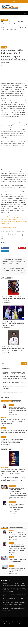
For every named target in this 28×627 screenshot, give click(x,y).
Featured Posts (6, 449)
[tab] (6, 401)
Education (11, 404)
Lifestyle (4, 47)
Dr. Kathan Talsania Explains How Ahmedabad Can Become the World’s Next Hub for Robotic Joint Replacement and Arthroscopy (13, 349)
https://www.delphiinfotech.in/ (9, 227)
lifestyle (4, 242)
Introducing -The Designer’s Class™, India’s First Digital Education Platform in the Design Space (12, 441)
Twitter (14, 247)
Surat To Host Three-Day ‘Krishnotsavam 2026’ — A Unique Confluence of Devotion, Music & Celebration (17, 507)
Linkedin (5, 251)
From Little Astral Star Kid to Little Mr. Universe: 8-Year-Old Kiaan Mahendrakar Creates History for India (13, 323)
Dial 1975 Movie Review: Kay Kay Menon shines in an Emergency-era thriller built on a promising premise (13, 471)
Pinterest (22, 247)
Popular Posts (6, 401)
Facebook (5, 247)
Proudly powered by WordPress (11, 622)
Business (3, 437)
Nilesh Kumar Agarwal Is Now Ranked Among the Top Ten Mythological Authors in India (13, 421)
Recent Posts (17, 401)
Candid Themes (20, 624)
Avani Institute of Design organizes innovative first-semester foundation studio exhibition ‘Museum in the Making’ (14, 261)
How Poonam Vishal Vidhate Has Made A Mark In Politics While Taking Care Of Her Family (14, 270)
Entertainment (4, 467)
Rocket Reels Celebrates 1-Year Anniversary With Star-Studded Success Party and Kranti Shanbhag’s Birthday (13, 298)
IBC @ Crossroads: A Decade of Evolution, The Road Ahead (17, 570)
